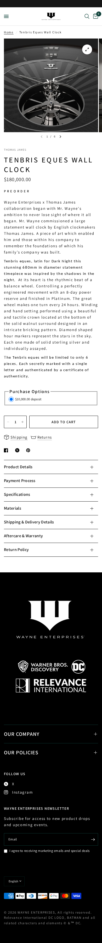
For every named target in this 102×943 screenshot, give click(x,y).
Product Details (18, 467)
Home (9, 32)
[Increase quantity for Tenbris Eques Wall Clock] (22, 422)
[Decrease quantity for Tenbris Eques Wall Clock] (8, 422)
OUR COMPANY (21, 734)
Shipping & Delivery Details (29, 522)
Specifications (17, 494)
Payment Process (20, 480)
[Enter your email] (93, 839)
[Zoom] (87, 49)
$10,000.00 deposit (28, 399)
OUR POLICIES (21, 752)
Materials (12, 508)
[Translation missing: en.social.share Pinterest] (29, 450)
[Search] (87, 16)
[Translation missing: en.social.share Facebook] (7, 450)
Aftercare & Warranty (23, 536)
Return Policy (16, 549)
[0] (94, 16)
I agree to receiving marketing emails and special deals (49, 851)
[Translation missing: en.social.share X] (18, 450)
